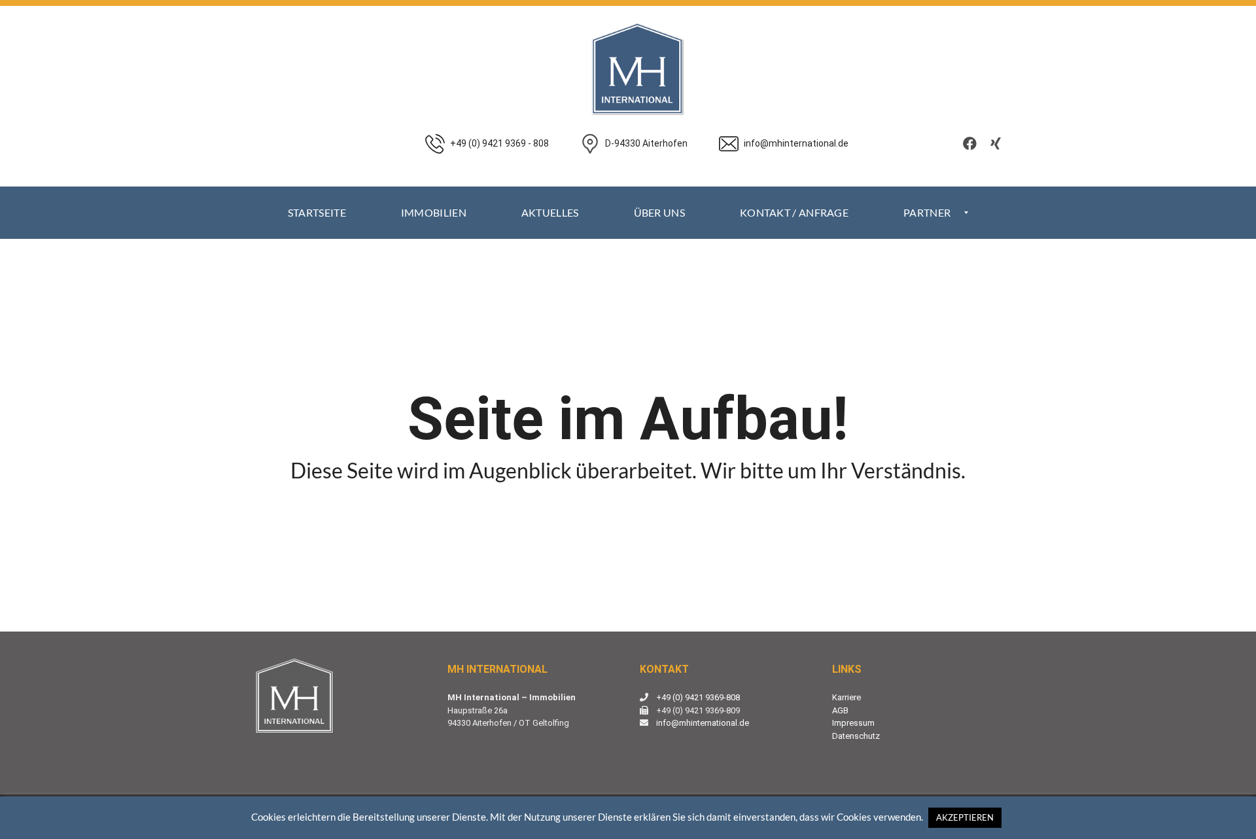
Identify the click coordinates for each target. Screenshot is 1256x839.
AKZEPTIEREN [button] (965, 817)
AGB (840, 710)
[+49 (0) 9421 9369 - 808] (487, 179)
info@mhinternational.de (702, 723)
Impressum (853, 723)
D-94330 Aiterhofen (646, 143)
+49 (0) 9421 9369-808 (698, 697)
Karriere (846, 697)
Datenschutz (856, 736)
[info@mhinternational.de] (783, 179)
